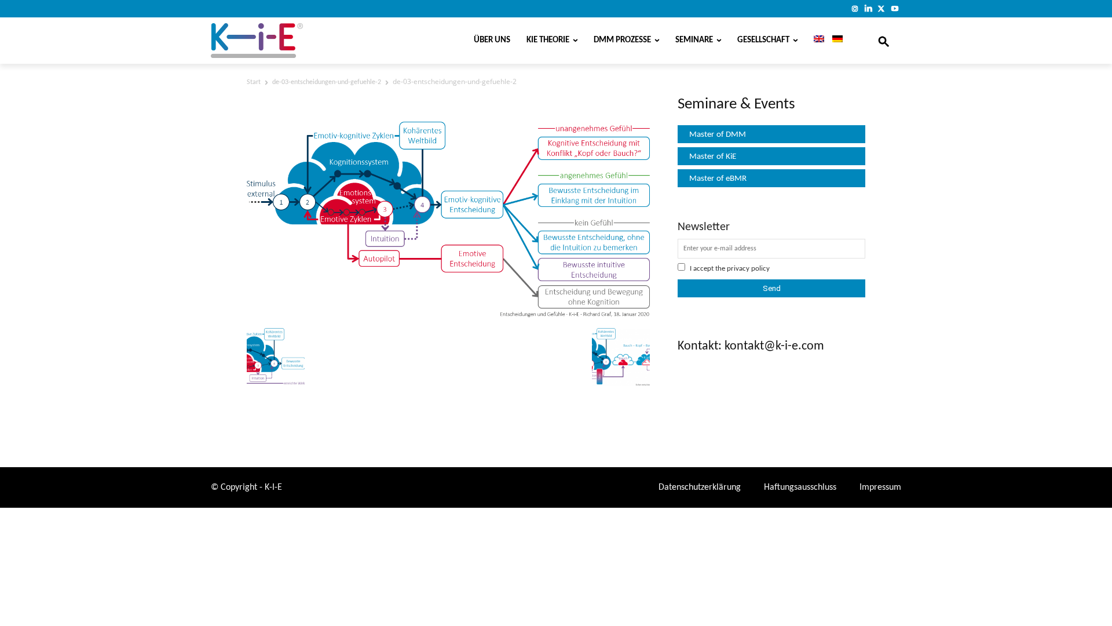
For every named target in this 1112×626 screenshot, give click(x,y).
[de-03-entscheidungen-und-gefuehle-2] (448, 314)
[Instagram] (855, 8)
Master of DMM (717, 134)
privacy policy (748, 268)
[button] (883, 40)
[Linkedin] (868, 8)
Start (254, 82)
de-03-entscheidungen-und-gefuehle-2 (326, 82)
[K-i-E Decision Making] (287, 40)
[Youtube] (894, 8)
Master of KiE (712, 156)
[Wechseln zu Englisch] (815, 40)
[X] (881, 8)
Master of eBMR (718, 178)
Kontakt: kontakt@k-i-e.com (751, 346)
